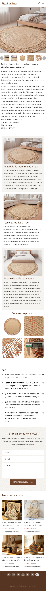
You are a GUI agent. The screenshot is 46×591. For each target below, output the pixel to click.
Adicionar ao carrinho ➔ (11, 532)
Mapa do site (31, 586)
